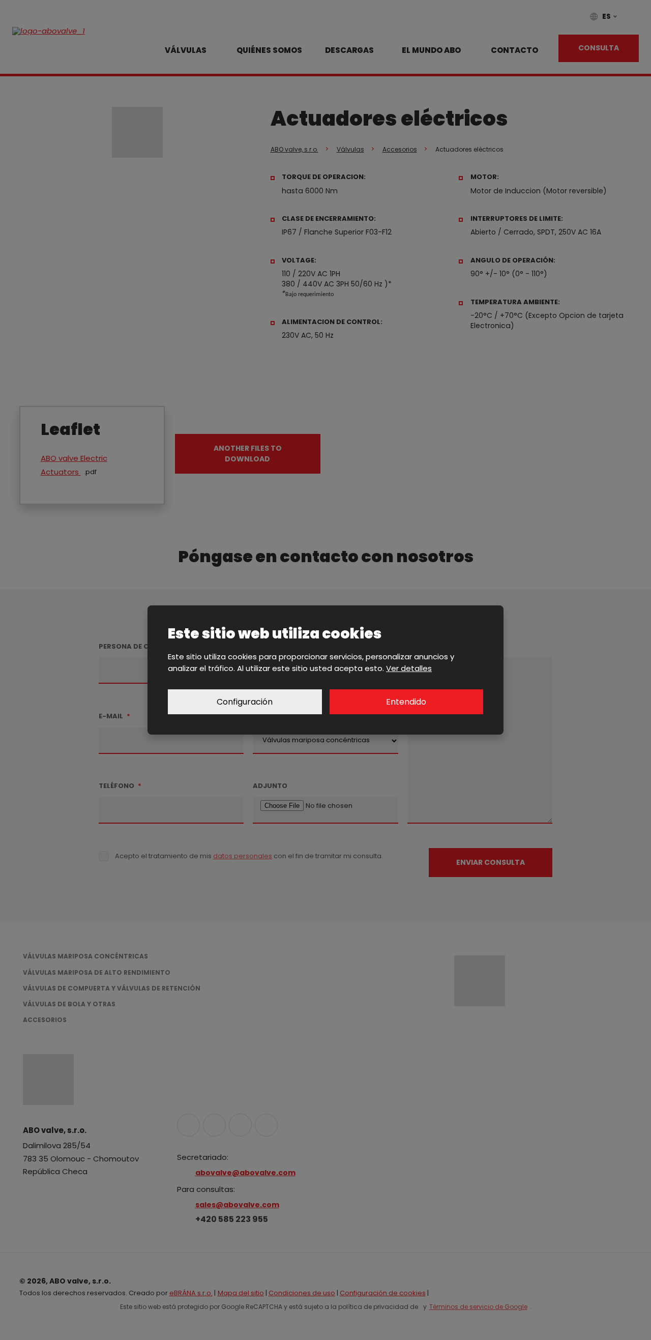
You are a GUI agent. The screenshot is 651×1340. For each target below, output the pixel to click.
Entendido (406, 702)
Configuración (245, 702)
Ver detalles (409, 668)
